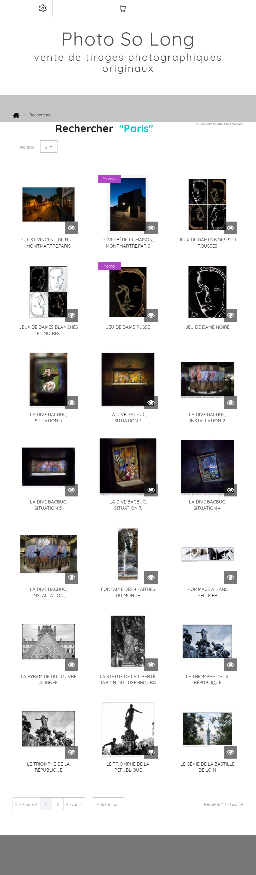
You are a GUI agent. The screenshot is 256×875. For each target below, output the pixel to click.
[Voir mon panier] (122, 9)
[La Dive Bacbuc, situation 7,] (128, 466)
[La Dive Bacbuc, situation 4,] (207, 466)
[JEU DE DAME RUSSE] (128, 292)
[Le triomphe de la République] (207, 641)
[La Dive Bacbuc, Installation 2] (207, 379)
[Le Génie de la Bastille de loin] (207, 729)
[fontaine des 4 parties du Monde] (128, 554)
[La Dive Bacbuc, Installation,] (48, 554)
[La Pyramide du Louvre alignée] (48, 641)
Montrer (27, 147)
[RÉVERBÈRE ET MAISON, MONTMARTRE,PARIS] (128, 204)
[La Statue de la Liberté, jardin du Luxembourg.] (128, 641)
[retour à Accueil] (16, 116)
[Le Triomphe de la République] (48, 729)
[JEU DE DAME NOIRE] (207, 292)
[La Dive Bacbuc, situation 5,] (48, 466)
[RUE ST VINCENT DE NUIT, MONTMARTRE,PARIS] (48, 204)
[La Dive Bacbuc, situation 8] (48, 379)
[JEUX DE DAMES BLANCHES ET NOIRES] (48, 292)
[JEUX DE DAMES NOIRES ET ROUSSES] (207, 204)
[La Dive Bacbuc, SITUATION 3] (128, 379)
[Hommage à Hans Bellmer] (207, 554)
